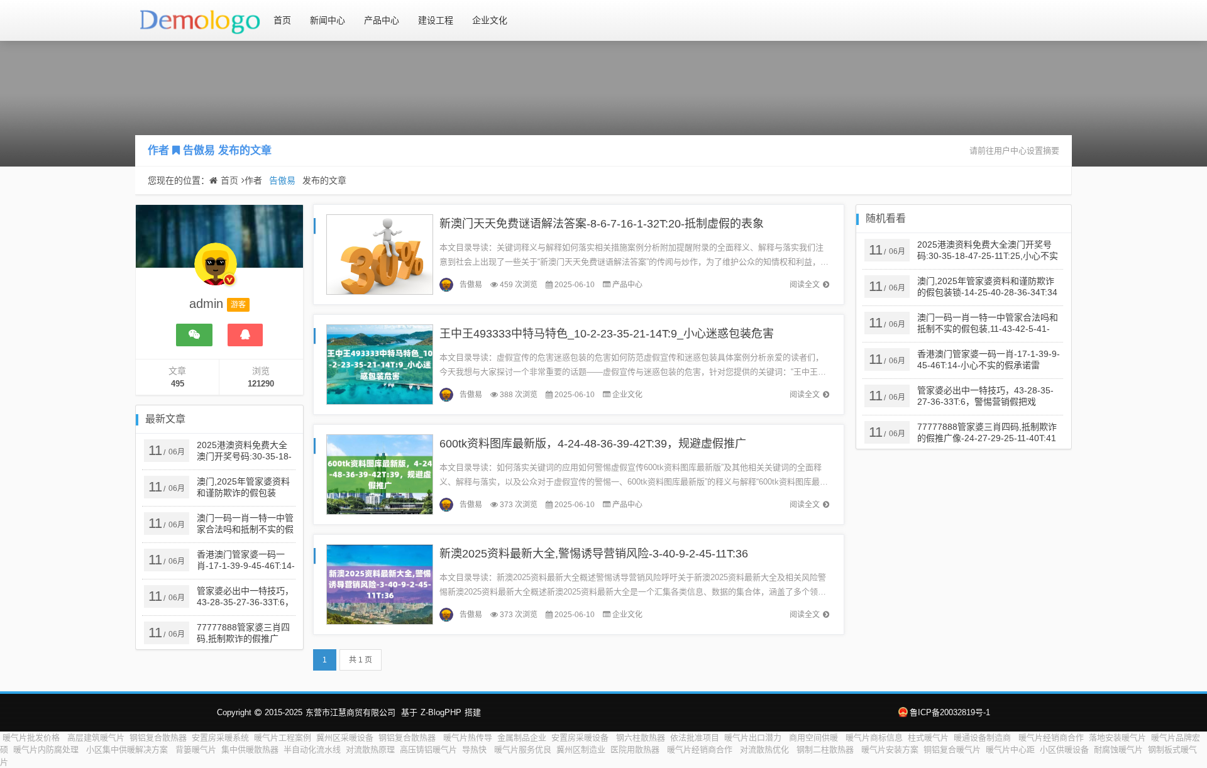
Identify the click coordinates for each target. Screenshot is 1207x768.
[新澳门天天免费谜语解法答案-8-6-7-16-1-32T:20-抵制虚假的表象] (380, 253)
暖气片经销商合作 (1051, 737)
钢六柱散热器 (640, 737)
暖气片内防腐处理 (47, 749)
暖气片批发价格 (32, 737)
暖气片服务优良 (522, 749)
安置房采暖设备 (581, 737)
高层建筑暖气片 (95, 737)
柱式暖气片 (928, 737)
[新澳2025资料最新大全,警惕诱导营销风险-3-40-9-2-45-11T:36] (380, 583)
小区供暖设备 (1064, 749)
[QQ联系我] (245, 335)
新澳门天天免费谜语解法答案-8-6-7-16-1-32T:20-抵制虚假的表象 (601, 223)
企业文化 (489, 20)
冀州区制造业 (580, 749)
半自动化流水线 (312, 749)
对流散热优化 (765, 749)
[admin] (215, 270)
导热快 (475, 749)
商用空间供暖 (814, 737)
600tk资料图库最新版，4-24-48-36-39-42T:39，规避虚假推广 (592, 443)
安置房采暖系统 (220, 737)
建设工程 (435, 20)
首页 (282, 20)
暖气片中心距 (1010, 749)
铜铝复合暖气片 (952, 749)
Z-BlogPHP (441, 712)
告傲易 (199, 150)
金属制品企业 (521, 737)
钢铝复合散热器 (158, 737)
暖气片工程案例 (282, 737)
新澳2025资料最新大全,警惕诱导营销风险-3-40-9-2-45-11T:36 (593, 553)
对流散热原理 (370, 749)
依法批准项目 (694, 737)
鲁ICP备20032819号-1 (950, 712)
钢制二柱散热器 (826, 749)
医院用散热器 (636, 749)
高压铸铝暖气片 (428, 749)
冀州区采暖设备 (344, 737)
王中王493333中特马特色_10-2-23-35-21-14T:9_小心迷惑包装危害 (606, 333)
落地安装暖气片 (1117, 737)
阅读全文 (805, 284)
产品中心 (381, 20)
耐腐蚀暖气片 (1118, 749)
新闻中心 (327, 20)
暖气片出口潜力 (754, 737)
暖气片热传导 (467, 737)
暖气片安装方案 (889, 749)
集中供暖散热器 (249, 749)
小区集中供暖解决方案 (128, 749)
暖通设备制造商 (983, 737)
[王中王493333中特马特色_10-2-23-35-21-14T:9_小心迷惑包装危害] (380, 363)
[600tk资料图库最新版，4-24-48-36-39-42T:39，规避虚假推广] (380, 473)
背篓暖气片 (195, 749)
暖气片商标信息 (874, 737)
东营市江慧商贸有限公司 (350, 712)
